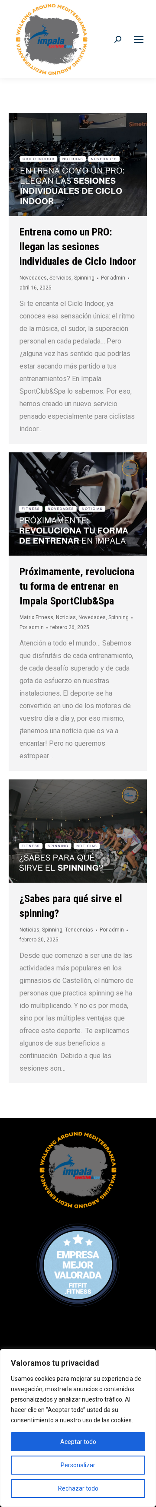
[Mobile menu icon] (138, 39)
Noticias (66, 617)
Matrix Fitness (36, 617)
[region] (78, 1428)
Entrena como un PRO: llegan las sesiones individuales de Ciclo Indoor (78, 246)
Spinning (84, 278)
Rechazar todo (78, 1488)
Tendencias (79, 930)
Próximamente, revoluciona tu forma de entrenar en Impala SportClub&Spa (77, 586)
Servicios (60, 278)
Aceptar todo (78, 1441)
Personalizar (78, 1465)
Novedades (33, 278)
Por (113, 278)
